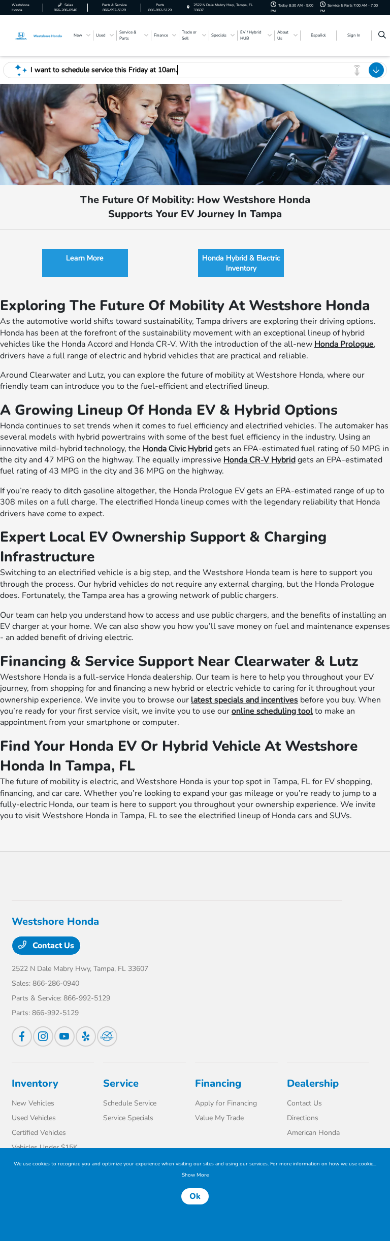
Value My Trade (219, 1118)
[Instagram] (43, 1036)
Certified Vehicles (39, 1132)
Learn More (85, 258)
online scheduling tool (272, 711)
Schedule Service (129, 1103)
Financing (218, 1083)
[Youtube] (64, 1036)
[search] (382, 35)
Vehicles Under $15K (45, 1147)
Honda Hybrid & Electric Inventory (241, 263)
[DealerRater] (107, 1036)
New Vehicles (33, 1103)
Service (121, 1083)
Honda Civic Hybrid (177, 448)
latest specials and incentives (244, 700)
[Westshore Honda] (39, 35)
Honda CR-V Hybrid (259, 459)
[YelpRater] (86, 1036)
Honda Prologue (344, 344)
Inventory (35, 1083)
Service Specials (128, 1118)
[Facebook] (22, 1036)
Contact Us (52, 945)
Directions (302, 1118)
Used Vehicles (34, 1118)
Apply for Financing (226, 1103)
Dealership (313, 1083)
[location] (188, 7)
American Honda (313, 1132)
